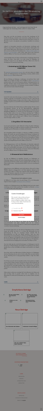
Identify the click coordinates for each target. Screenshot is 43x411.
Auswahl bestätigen (21, 217)
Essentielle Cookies (17, 208)
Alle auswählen (21, 214)
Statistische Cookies (17, 210)
